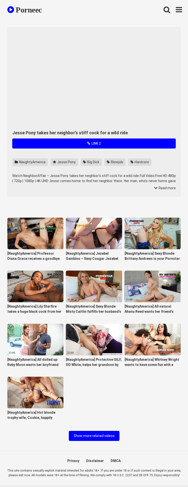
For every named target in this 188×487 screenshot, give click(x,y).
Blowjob (116, 162)
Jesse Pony (66, 162)
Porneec (28, 9)
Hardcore (141, 162)
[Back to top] (171, 472)
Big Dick (92, 162)
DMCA (116, 461)
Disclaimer (95, 461)
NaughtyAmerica (32, 162)
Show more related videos (94, 436)
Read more (167, 188)
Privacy (73, 461)
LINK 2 (96, 143)
